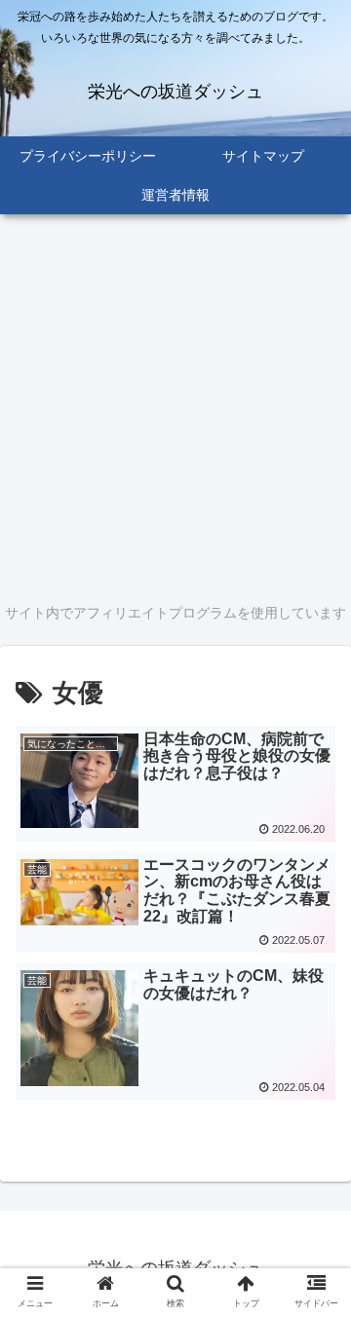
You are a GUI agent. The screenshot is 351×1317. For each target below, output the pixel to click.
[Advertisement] (175, 405)
